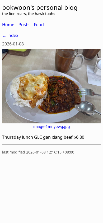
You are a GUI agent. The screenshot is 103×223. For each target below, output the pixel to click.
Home (8, 24)
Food (39, 24)
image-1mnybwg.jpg (51, 126)
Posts (24, 24)
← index (10, 35)
